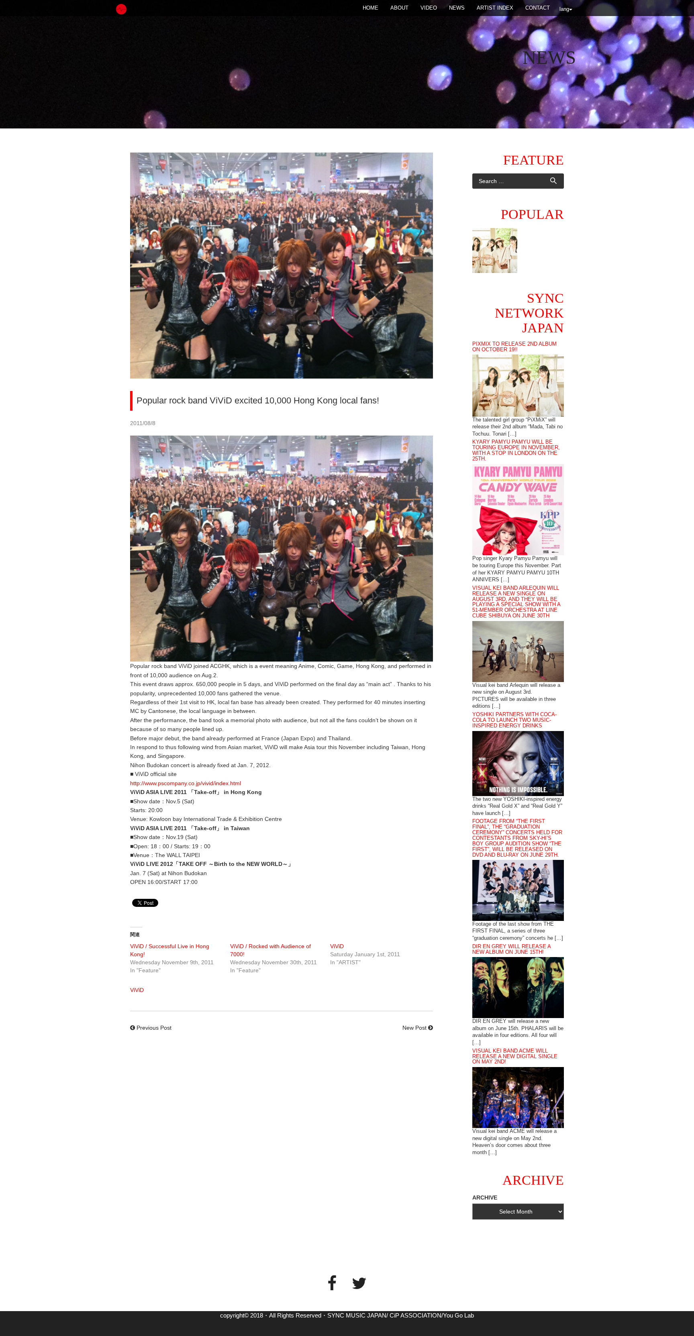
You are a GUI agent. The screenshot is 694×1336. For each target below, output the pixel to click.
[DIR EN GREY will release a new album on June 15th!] (518, 987)
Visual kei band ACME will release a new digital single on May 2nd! (514, 1056)
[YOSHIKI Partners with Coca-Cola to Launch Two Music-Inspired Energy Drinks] (518, 763)
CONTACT (537, 8)
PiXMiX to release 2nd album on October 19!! (514, 346)
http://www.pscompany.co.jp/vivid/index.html (185, 783)
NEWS (457, 8)
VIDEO (428, 8)
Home (370, 8)
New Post (414, 1027)
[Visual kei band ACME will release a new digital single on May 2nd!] (518, 1097)
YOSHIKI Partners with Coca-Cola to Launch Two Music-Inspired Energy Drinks (514, 720)
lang (564, 9)
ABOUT (399, 8)
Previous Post (154, 1027)
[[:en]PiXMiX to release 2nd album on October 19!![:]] (494, 250)
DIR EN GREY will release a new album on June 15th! (511, 949)
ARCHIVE (484, 1197)
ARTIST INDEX (495, 8)
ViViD (337, 946)
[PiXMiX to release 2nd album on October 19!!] (518, 385)
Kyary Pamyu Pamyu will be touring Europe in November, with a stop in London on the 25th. (516, 450)
